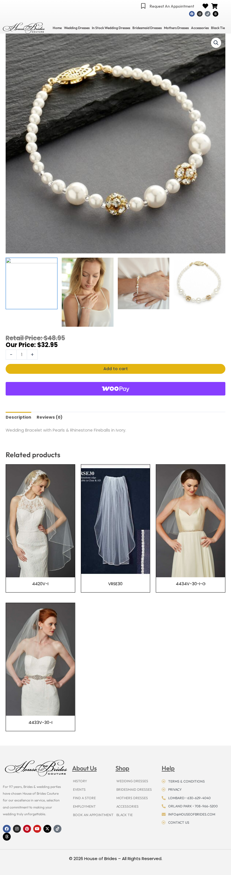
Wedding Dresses (77, 28)
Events (79, 789)
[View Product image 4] (199, 284)
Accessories (200, 28)
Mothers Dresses (176, 28)
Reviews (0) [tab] (50, 417)
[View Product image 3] (144, 284)
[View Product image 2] (88, 292)
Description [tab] (18, 417)
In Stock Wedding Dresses (111, 28)
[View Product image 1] (31, 284)
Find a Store (84, 798)
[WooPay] (115, 388)
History (80, 781)
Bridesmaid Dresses (147, 28)
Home (57, 28)
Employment (84, 806)
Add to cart (115, 369)
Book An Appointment (93, 815)
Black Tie (218, 28)
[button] (216, 43)
